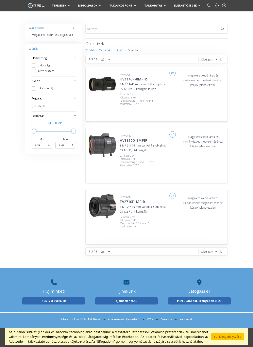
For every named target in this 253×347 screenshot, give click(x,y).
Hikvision (45, 88)
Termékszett (46, 71)
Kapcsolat (185, 319)
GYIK (150, 319)
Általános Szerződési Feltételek (80, 319)
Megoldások (87, 5)
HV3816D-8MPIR (133, 140)
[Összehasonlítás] (172, 73)
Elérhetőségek (185, 5)
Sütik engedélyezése (227, 336)
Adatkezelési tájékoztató (124, 319)
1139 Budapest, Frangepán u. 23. (199, 301)
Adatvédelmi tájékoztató (27, 341)
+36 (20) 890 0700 (54, 301)
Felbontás (38, 116)
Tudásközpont (121, 5)
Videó (119, 50)
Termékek (59, 5)
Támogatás (153, 5)
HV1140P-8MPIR (133, 79)
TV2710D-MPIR (132, 201)
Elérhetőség (39, 58)
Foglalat (37, 98)
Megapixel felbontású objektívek (52, 35)
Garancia (166, 319)
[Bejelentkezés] (224, 5)
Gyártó (36, 81)
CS (41, 106)
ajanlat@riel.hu (126, 301)
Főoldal (89, 50)
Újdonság (44, 65)
